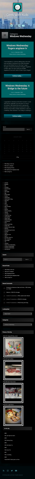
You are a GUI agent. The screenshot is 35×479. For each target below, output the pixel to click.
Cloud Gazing (7, 188)
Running (6, 231)
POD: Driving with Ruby (23, 302)
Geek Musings (7, 206)
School (5, 233)
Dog (5, 193)
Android (6, 182)
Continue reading (21, 76)
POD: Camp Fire (8, 450)
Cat (5, 185)
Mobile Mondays (8, 219)
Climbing (6, 187)
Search (4, 126)
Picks (5, 222)
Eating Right (7, 194)
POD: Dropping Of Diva (9, 167)
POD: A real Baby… (8, 454)
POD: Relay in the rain (9, 163)
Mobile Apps (7, 218)
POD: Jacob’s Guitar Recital (24, 295)
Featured (6, 200)
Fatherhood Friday (8, 199)
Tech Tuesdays (7, 238)
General (14, 54)
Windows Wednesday (21, 54)
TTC (5, 241)
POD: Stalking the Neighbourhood (11, 169)
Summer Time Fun (8, 237)
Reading (6, 228)
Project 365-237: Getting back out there (12, 459)
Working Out (7, 249)
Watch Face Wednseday (9, 244)
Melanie (8, 292)
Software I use (7, 234)
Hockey (6, 212)
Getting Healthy (7, 210)
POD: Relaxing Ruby (9, 440)
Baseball (6, 184)
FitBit (5, 202)
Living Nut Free (7, 215)
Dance (5, 190)
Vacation (6, 243)
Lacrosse (6, 213)
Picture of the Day (8, 224)
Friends (6, 205)
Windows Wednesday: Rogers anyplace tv (18, 47)
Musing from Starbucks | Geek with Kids (15, 287)
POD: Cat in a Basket (8, 165)
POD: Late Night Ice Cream (10, 435)
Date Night (6, 191)
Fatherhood (7, 197)
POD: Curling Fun (8, 171)
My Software (7, 221)
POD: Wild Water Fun (9, 445)
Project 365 (6, 225)
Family (6, 196)
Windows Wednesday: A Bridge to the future (17, 87)
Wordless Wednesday (9, 247)
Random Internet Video (9, 227)
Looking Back (7, 216)
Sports (5, 236)
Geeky (10, 54)
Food (5, 203)
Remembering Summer (9, 230)
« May (17, 157)
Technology (6, 240)
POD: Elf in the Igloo (15, 292)
